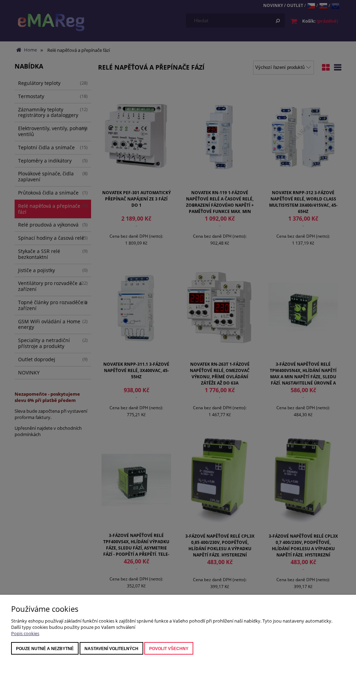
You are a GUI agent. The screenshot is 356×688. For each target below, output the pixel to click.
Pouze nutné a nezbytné (45, 648)
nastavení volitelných (111, 648)
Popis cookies (25, 633)
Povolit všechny (168, 648)
